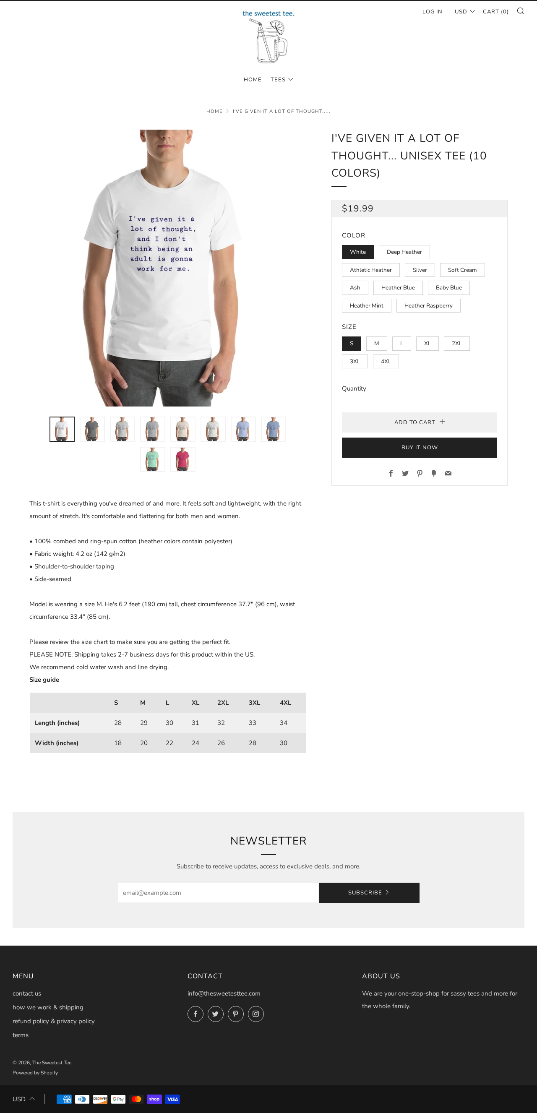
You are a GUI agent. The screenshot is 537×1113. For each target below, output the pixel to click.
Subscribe (365, 893)
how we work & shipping (48, 1007)
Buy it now (419, 447)
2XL (457, 343)
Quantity (354, 388)
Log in (432, 12)
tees (278, 79)
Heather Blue (398, 288)
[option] (167, 268)
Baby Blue (449, 288)
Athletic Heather (371, 270)
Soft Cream (462, 270)
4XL (386, 361)
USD (461, 12)
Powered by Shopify (35, 1072)
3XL (355, 361)
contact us (27, 993)
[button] (62, 429)
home (253, 79)
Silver (420, 270)
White (358, 252)
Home (214, 111)
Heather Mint (366, 306)
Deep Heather (404, 252)
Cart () (496, 12)
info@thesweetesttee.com (224, 993)
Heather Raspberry (428, 306)
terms (21, 1035)
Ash (355, 288)
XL (427, 343)
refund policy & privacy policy (54, 1021)
